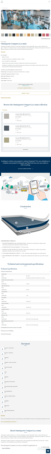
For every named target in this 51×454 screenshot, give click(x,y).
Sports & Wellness (6, 448)
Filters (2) (5, 110)
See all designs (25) (45, 38)
